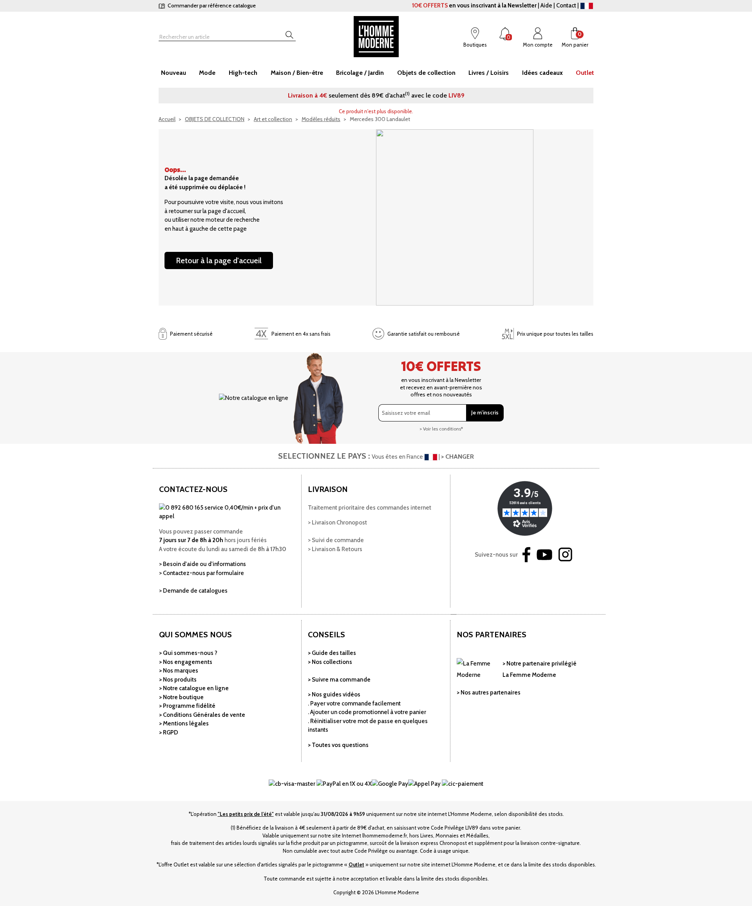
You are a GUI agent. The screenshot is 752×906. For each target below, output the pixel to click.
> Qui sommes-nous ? (188, 652)
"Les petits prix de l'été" (246, 814)
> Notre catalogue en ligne (194, 688)
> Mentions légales (184, 723)
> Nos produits (178, 679)
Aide (546, 5)
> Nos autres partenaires (489, 692)
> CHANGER (457, 456)
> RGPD (168, 732)
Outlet (356, 864)
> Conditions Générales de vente (202, 714)
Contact (566, 5)
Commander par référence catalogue (211, 5)
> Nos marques (178, 670)
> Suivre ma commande (339, 679)
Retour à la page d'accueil (219, 260)
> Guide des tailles (332, 652)
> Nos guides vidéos (334, 694)
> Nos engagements (185, 661)
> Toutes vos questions (338, 745)
